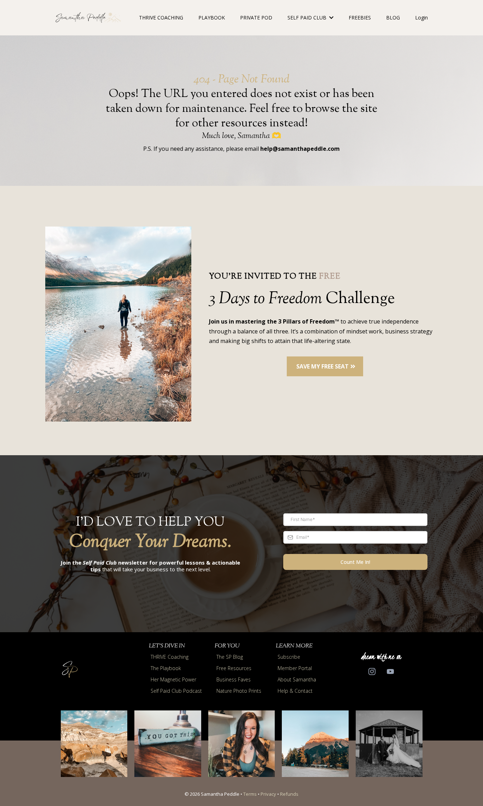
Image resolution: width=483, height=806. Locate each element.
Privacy (268, 794)
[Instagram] (372, 671)
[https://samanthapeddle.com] (88, 18)
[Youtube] (390, 671)
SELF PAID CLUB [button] (307, 17)
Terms (250, 794)
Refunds (289, 794)
